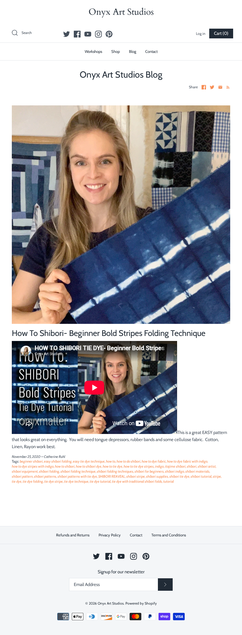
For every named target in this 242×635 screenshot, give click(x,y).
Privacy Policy (110, 535)
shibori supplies (157, 476)
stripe (217, 476)
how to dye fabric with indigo (187, 461)
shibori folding (49, 471)
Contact (151, 51)
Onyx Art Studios (111, 603)
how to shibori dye (89, 466)
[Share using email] (220, 87)
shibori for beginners (149, 471)
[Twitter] (66, 34)
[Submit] (165, 584)
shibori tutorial (201, 476)
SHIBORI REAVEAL (111, 476)
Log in (200, 33)
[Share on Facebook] (204, 87)
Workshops (93, 51)
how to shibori (65, 466)
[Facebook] (77, 34)
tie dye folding (33, 481)
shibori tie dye (179, 476)
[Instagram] (98, 34)
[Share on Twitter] (212, 87)
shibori (192, 466)
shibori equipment (25, 471)
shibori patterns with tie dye (77, 476)
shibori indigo (174, 471)
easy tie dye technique (89, 461)
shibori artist (207, 466)
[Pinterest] (109, 34)
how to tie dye (112, 466)
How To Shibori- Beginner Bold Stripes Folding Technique (108, 333)
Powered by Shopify (141, 603)
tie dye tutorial (100, 481)
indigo (159, 466)
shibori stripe (135, 476)
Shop (115, 51)
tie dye (17, 481)
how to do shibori (128, 461)
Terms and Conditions (168, 535)
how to (110, 461)
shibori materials (197, 471)
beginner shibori (31, 461)
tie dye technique (76, 481)
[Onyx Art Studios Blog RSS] (226, 86)
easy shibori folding (58, 461)
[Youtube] (87, 34)
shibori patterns (45, 476)
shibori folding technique (78, 471)
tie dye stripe (53, 481)
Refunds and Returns (72, 535)
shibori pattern (22, 476)
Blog (132, 51)
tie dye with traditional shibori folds (137, 481)
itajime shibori (175, 466)
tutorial (168, 481)
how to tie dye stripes (139, 466)
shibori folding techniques (115, 471)
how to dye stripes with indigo (33, 466)
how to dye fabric (154, 461)
